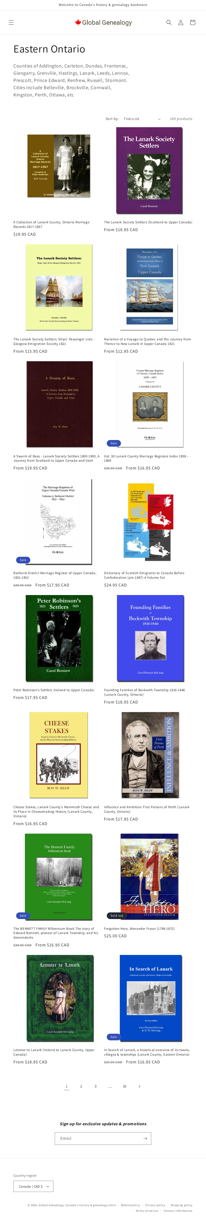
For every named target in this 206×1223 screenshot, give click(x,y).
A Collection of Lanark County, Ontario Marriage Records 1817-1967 (51, 224)
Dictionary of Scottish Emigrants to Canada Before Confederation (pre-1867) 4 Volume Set (144, 575)
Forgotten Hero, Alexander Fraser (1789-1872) (139, 929)
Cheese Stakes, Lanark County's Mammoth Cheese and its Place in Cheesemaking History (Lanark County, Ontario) (56, 811)
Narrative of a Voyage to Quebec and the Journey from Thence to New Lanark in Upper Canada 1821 (147, 341)
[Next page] (139, 1086)
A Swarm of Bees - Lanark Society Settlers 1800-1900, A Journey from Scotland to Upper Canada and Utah (56, 458)
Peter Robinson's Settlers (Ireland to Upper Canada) (54, 690)
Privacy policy (155, 1205)
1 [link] (67, 1086)
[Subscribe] (145, 1138)
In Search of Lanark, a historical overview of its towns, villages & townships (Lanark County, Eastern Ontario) (147, 1052)
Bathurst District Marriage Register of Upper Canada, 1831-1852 (54, 575)
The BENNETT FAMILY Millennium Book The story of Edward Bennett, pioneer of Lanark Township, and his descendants (55, 933)
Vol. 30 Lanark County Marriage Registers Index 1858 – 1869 (146, 458)
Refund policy (130, 1205)
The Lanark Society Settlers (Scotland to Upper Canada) (148, 222)
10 (125, 1086)
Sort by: (112, 118)
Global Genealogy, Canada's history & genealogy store (77, 1205)
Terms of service (147, 1211)
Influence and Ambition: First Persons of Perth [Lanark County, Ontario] (146, 809)
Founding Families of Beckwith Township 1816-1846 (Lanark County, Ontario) (144, 692)
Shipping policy (182, 1205)
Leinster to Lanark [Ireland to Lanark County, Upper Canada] (54, 1052)
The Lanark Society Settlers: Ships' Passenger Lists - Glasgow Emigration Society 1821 (54, 341)
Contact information (178, 1211)
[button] (11, 22)
